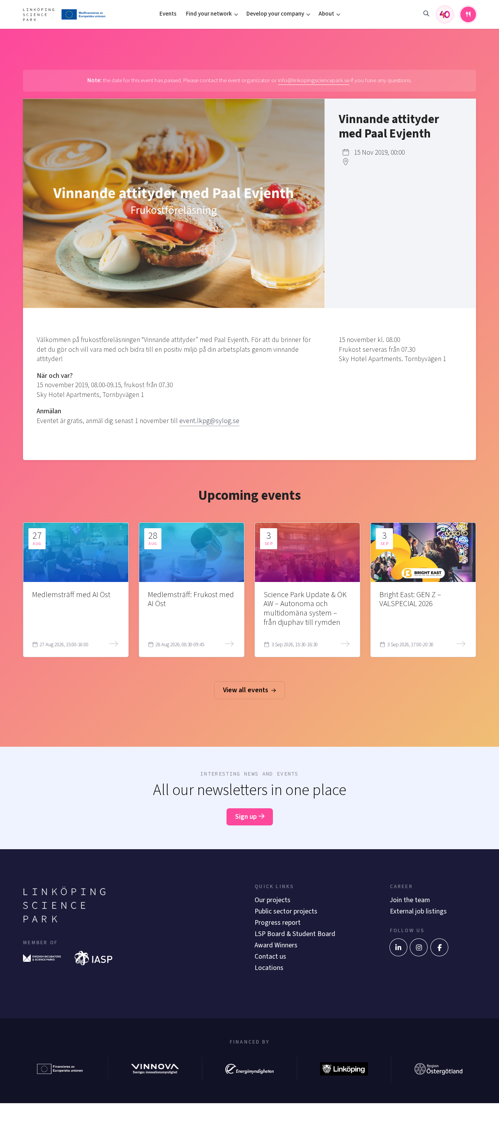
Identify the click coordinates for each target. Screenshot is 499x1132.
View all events (246, 690)
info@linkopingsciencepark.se (313, 80)
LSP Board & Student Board (295, 934)
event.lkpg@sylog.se (209, 421)
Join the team (410, 900)
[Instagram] (418, 947)
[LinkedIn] (398, 947)
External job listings (418, 911)
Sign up (246, 817)
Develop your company (275, 14)
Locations (269, 968)
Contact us (270, 956)
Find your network (209, 14)
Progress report (278, 922)
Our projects (272, 900)
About (326, 14)
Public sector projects (286, 911)
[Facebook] (439, 947)
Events (168, 14)
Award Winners (276, 945)
